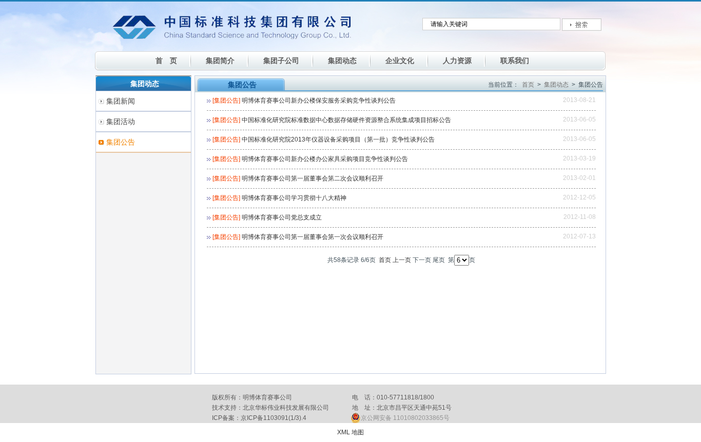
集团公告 (120, 142)
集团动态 (342, 60)
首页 (528, 84)
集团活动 (120, 121)
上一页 (402, 260)
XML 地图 (350, 432)
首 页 (166, 60)
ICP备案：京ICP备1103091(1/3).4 (259, 417)
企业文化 (399, 60)
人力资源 (457, 60)
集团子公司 (281, 60)
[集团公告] (226, 100)
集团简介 (220, 60)
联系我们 (514, 60)
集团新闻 (120, 101)
